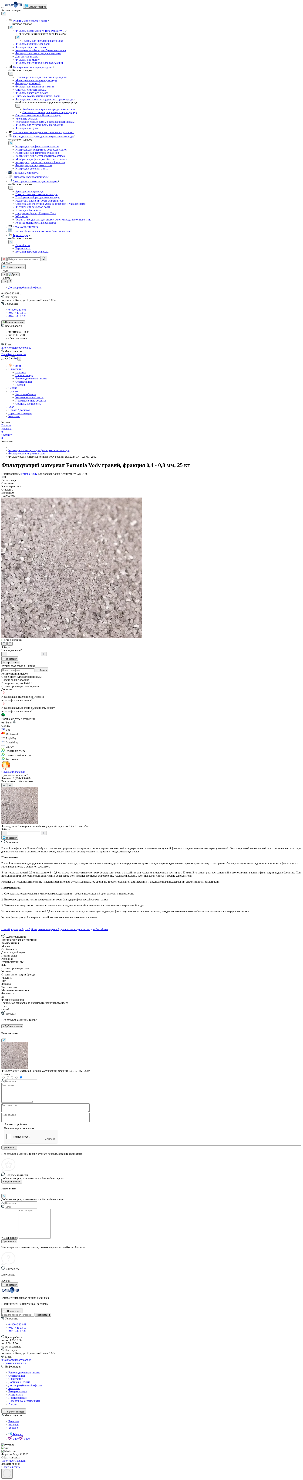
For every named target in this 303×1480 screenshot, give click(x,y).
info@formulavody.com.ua (16, 347)
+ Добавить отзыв (12, 1026)
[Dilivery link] (33, 700)
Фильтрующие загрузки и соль (33, 165)
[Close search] (4, 259)
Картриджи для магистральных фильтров (40, 162)
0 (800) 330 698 (17, 309)
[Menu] (2, 7)
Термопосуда (20, 235)
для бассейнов (99, 929)
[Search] (44, 258)
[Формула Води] (10, 1291)
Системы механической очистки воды (38, 115)
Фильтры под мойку (27, 59)
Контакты (14, 416)
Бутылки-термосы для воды (32, 251)
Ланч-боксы (22, 245)
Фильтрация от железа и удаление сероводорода (44, 99)
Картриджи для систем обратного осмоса (40, 155)
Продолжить (9, 1147)
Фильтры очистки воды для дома (32, 67)
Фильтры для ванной (28, 83)
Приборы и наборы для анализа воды (37, 197)
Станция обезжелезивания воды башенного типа (42, 231)
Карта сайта (15, 1394)
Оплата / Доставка (19, 410)
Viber (16, 1438)
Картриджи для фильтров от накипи (37, 146)
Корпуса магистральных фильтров (35, 222)
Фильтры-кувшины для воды (32, 43)
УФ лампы (21, 216)
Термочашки (23, 248)
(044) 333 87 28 (17, 315)
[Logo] (14, 6)
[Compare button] (10, 644)
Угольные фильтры (26, 118)
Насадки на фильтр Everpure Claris (35, 213)
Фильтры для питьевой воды (30, 20)
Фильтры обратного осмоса (31, 47)
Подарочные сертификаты (24, 1400)
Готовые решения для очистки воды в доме (41, 77)
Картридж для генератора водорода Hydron (41, 149)
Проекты (13, 391)
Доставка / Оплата (19, 1381)
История (20, 372)
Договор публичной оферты (25, 287)
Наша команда (24, 375)
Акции (17, 365)
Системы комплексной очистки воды (37, 95)
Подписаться (43, 1315)
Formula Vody (29, 473)
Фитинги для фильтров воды (32, 206)
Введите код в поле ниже (19, 1128)
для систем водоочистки (75, 929)
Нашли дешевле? (11, 650)
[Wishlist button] (4, 644)
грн (4, 281)
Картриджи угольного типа (31, 168)
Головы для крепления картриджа (42, 40)
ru (17, 274)
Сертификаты (23, 381)
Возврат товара (17, 1391)
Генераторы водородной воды (31, 176)
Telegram (18, 1434)
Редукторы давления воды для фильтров (39, 200)
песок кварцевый (48, 929)
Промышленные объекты (30, 400)
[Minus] (4, 654)
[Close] (3, 13)
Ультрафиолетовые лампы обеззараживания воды (45, 121)
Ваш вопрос (9, 1237)
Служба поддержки (13, 771)
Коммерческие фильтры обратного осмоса (40, 50)
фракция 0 (17, 929)
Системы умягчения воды (30, 89)
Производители (17, 1397)
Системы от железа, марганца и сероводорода (49, 112)
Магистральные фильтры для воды (36, 80)
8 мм (34, 929)
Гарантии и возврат (20, 413)
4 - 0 (27, 929)
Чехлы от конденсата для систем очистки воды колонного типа (53, 219)
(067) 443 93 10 (17, 312)
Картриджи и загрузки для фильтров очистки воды (43, 136)
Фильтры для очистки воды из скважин (39, 124)
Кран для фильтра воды (29, 191)
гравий (5, 929)
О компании (15, 369)
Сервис (12, 387)
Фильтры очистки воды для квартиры (38, 53)
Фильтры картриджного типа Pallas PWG (40, 30)
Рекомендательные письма (31, 378)
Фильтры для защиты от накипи (34, 86)
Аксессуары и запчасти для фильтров (35, 181)
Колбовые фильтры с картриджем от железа (48, 109)
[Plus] (43, 654)
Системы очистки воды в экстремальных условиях (43, 132)
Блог (11, 406)
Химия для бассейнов (28, 210)
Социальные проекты (26, 172)
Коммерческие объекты (29, 397)
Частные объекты (25, 394)
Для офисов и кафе (26, 56)
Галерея (20, 384)
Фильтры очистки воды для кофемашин (39, 62)
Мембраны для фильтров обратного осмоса (41, 159)
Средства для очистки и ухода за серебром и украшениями (50, 203)
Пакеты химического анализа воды (36, 194)
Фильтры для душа (26, 128)
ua (4, 274)
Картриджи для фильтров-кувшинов (37, 152)
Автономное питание (25, 226)
